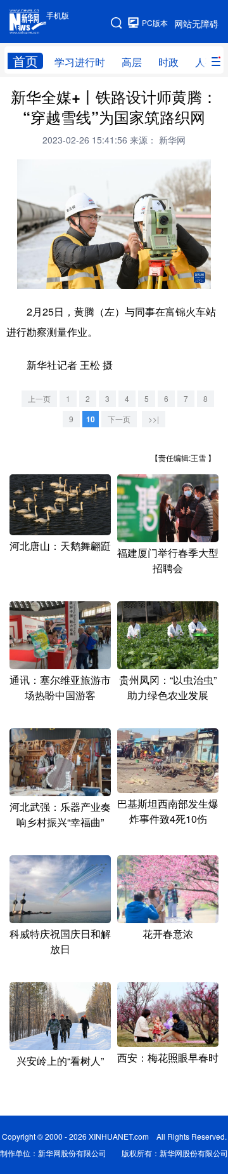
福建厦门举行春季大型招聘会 (167, 560)
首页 (25, 61)
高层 (132, 62)
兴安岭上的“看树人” (60, 1060)
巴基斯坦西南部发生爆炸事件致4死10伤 (167, 811)
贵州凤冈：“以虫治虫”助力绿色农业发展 (168, 687)
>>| (153, 418)
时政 (168, 62)
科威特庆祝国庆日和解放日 (60, 941)
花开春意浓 (167, 933)
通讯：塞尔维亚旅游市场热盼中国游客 (60, 687)
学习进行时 (79, 62)
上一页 (39, 398)
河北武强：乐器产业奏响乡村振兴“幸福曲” (60, 814)
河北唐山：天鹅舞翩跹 (60, 545)
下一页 (119, 418)
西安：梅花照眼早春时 (167, 1057)
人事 (205, 62)
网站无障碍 (196, 23)
